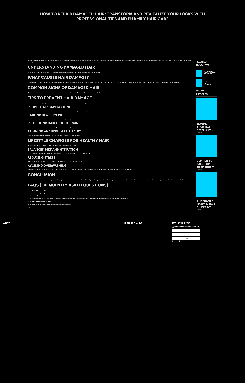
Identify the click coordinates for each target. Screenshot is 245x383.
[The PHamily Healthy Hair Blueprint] (206, 184)
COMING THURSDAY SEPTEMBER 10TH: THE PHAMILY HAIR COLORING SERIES (206, 127)
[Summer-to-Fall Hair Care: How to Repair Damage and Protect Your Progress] (206, 146)
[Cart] (241, 6)
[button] (116, 6)
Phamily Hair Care (169, 60)
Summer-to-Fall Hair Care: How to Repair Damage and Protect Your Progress (206, 164)
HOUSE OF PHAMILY (133, 223)
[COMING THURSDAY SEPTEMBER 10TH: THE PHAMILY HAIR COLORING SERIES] (206, 109)
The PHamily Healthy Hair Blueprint (206, 204)
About (6, 223)
